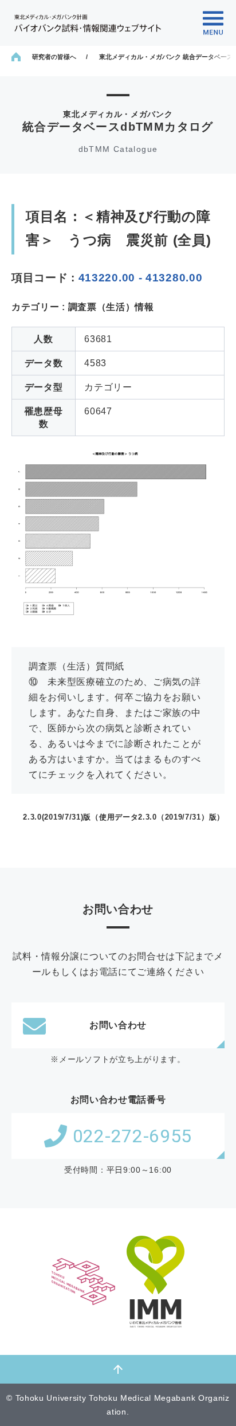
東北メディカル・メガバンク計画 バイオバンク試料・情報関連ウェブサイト (87, 23)
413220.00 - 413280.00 (140, 278)
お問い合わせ (118, 1025)
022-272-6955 (132, 1136)
